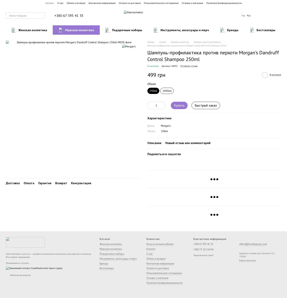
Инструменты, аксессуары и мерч (184, 30)
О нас (60, 3)
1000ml (167, 91)
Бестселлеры (266, 30)
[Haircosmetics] (25, 242)
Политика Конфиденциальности (224, 3)
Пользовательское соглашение (161, 3)
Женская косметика (32, 30)
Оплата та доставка (130, 3)
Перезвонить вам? (203, 255)
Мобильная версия (20, 275)
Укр (243, 15)
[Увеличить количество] (162, 105)
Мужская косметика (79, 30)
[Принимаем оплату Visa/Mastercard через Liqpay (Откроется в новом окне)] (34, 267)
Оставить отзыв (189, 66)
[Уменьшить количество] (150, 105)
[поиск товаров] (42, 15)
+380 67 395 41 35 (68, 15)
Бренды (232, 30)
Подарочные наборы (127, 30)
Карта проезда (247, 260)
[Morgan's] (129, 46)
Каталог (49, 3)
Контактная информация (102, 3)
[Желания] (258, 15)
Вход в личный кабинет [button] (160, 244)
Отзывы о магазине (192, 3)
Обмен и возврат (76, 3)
